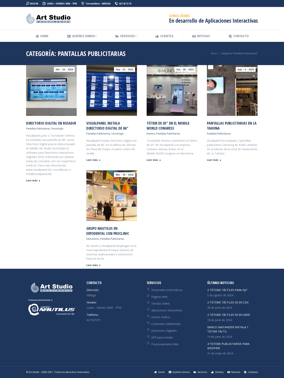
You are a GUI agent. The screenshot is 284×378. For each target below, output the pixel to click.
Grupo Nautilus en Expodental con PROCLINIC (107, 231)
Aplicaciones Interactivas (166, 310)
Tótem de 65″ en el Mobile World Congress (168, 126)
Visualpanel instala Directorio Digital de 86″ (107, 126)
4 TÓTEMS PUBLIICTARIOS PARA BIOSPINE (228, 346)
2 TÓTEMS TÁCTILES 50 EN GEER (228, 315)
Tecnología (57, 128)
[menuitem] (41, 36)
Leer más (31, 180)
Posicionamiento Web (165, 344)
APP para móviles (162, 337)
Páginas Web (159, 297)
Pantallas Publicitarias (38, 128)
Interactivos (92, 238)
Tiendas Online (160, 303)
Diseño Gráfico (160, 317)
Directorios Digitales (164, 330)
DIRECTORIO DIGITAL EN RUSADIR (51, 123)
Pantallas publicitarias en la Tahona (232, 126)
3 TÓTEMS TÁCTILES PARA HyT (227, 290)
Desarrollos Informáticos (167, 290)
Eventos (151, 133)
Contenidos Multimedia (165, 324)
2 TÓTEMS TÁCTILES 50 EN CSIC (228, 302)
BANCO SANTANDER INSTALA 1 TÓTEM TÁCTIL (227, 329)
